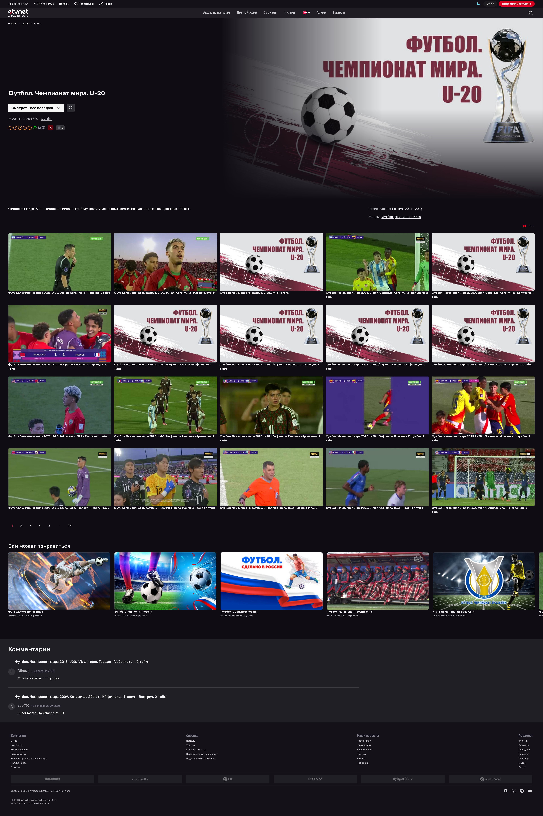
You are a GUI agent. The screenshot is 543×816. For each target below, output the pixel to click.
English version (19, 749)
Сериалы (524, 745)
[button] (59, 525)
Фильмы (523, 740)
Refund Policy (18, 762)
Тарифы (190, 745)
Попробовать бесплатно (516, 3)
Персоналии (86, 3)
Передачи (524, 749)
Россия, (398, 208)
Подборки (363, 762)
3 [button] (30, 526)
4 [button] (40, 526)
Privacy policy (18, 754)
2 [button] (21, 526)
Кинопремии (364, 745)
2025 (418, 208)
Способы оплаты (196, 749)
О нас (14, 740)
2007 (408, 208)
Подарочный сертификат (200, 758)
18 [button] (69, 526)
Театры (361, 754)
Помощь (64, 3)
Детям (522, 762)
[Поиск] (531, 13)
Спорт (522, 767)
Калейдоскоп (364, 749)
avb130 (23, 705)
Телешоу (524, 758)
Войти (490, 3)
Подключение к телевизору (201, 754)
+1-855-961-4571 (18, 3)
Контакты (16, 745)
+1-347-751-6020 (44, 3)
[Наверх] (536, 809)
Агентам (16, 767)
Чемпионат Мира (408, 217)
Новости (523, 754)
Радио (108, 3)
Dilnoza (24, 671)
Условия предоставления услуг (29, 758)
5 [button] (49, 526)
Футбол (46, 119)
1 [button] (12, 526)
